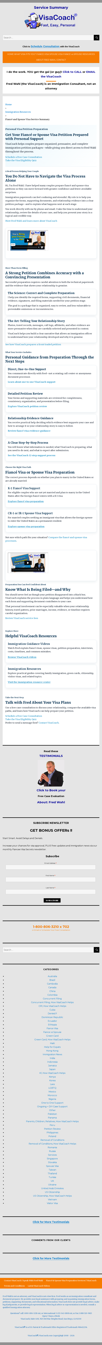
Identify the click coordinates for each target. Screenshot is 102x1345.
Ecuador (52, 1021)
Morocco (52, 1095)
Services (52, 1155)
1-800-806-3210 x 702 (51, 927)
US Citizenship (52, 1192)
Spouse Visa (52, 1166)
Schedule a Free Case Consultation (23, 157)
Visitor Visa (52, 1203)
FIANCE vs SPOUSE (72, 54)
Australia (52, 976)
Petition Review (52, 1129)
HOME (10, 54)
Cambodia (52, 984)
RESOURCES (88, 54)
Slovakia (52, 1162)
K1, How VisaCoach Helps (52, 1073)
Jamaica (52, 1065)
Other (52, 1110)
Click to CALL (72, 71)
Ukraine (52, 1184)
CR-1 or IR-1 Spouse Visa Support (30, 513)
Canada (52, 987)
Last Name (50, 888)
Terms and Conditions (14, 1286)
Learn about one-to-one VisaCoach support (31, 382)
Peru (52, 1125)
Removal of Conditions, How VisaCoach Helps (52, 1143)
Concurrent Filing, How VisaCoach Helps (52, 1002)
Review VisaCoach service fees (21, 618)
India (52, 1058)
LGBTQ (52, 1088)
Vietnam (52, 1199)
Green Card (52, 1036)
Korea (52, 1080)
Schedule (46, 930)
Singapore (52, 1158)
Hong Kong (52, 1050)
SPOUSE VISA (56, 54)
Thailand (52, 1173)
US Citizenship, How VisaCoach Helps (52, 1196)
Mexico (52, 1091)
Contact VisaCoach (49, 722)
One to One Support (52, 1103)
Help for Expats (52, 1047)
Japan (52, 1069)
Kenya (52, 1077)
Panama (52, 1117)
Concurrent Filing (52, 998)
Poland (52, 1136)
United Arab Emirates (52, 1188)
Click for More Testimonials (51, 1222)
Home (8, 104)
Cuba (52, 1010)
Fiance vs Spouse (52, 1032)
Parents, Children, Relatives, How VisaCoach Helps (52, 1121)
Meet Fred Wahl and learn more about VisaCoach (31, 221)
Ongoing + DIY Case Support (52, 1106)
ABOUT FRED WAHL (46, 60)
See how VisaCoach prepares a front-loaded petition (33, 344)
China (52, 991)
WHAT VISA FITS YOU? (25, 54)
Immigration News (52, 1054)
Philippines (52, 1132)
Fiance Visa (52, 1028)
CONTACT (61, 60)
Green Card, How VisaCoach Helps (52, 1039)
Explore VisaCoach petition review (27, 406)
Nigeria (52, 1099)
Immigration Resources (18, 112)
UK (52, 1181)
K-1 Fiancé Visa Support (24, 488)
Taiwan (52, 1170)
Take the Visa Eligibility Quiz (21, 160)
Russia (52, 1151)
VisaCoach (25, 1319)
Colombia (52, 995)
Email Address (50, 863)
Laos (52, 1084)
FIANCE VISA (42, 54)
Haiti (52, 1043)
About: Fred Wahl (51, 802)
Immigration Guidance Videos (29, 644)
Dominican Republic (52, 1017)
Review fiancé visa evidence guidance (29, 430)
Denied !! (52, 1013)
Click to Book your (51, 790)
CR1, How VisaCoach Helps (52, 1006)
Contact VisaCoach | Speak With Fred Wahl (23, 1280)
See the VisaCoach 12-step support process (31, 455)
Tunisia (52, 1177)
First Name (50, 875)
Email (36, 930)
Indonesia (52, 1062)
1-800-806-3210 (30, 1313)
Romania (52, 1147)
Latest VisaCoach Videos (39, 1286)
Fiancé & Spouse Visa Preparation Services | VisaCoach (71, 1280)
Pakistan (52, 1114)
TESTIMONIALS (51, 756)
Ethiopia (52, 1024)
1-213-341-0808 (62, 1313)
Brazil (52, 980)
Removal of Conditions (52, 1140)
